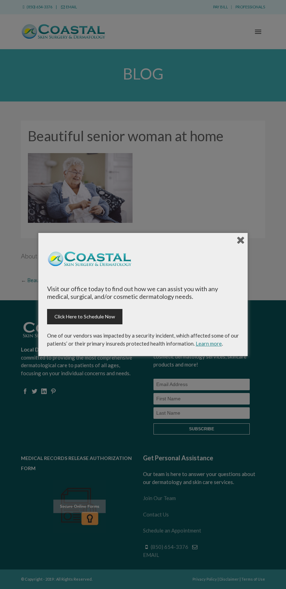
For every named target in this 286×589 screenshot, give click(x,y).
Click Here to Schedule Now (84, 316)
